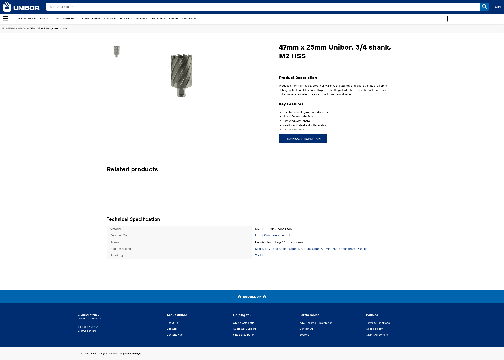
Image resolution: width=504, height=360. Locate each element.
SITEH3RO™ (70, 18)
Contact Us (189, 18)
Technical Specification (303, 139)
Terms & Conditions (378, 323)
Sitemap (172, 328)
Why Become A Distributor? (316, 323)
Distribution (158, 18)
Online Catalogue (243, 323)
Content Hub (175, 334)
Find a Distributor (243, 334)
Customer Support (244, 328)
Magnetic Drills (27, 18)
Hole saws (126, 18)
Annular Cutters (49, 18)
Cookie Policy (374, 328)
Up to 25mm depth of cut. (273, 235)
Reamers (141, 18)
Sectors (173, 18)
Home (5, 28)
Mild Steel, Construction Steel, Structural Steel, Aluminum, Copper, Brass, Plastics (311, 249)
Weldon (260, 255)
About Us (172, 323)
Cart (498, 7)
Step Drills (110, 18)
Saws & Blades (91, 18)
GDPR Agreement (377, 334)
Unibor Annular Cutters (19, 28)
